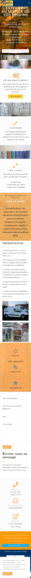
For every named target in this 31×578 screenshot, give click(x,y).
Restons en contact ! (15, 545)
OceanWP (24, 551)
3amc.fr (8, 551)
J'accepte (7, 573)
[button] (15, 51)
